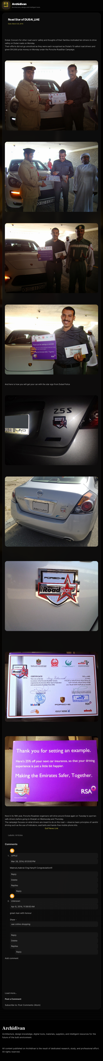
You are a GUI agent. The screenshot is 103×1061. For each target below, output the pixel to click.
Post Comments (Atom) (29, 1005)
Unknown (15, 901)
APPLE (14, 855)
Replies (14, 885)
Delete (14, 880)
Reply (13, 874)
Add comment (11, 958)
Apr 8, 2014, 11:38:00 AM (23, 906)
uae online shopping (20, 924)
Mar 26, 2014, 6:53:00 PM (23, 861)
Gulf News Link (51, 828)
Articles (19, 835)
